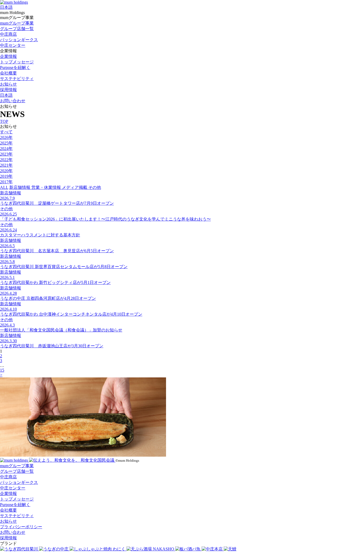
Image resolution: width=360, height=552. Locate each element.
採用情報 (8, 89)
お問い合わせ (12, 101)
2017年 (6, 182)
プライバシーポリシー (21, 527)
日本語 (6, 7)
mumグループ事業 (17, 23)
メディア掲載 (75, 187)
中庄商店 (8, 34)
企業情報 (8, 56)
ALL (4, 187)
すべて (6, 132)
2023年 (6, 154)
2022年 (6, 159)
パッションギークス (19, 40)
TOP (4, 121)
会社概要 (8, 73)
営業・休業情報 (46, 187)
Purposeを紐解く (15, 67)
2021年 (6, 165)
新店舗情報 (20, 187)
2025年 (6, 143)
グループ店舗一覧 (17, 28)
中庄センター (12, 45)
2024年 (6, 148)
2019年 (6, 176)
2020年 (6, 171)
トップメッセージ (17, 62)
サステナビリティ (17, 78)
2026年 (6, 137)
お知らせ (8, 84)
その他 (94, 187)
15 (2, 370)
